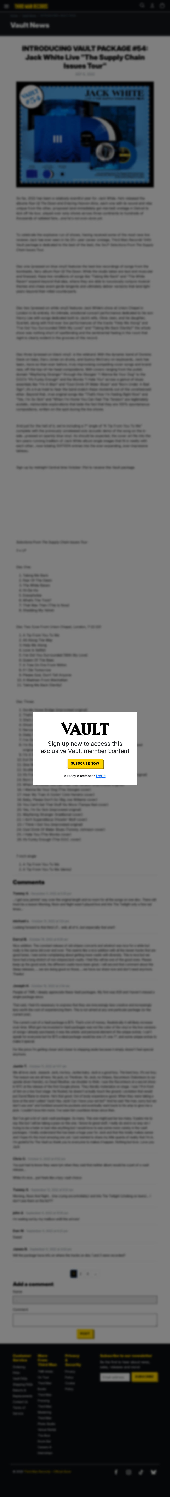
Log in (101, 776)
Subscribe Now (85, 763)
